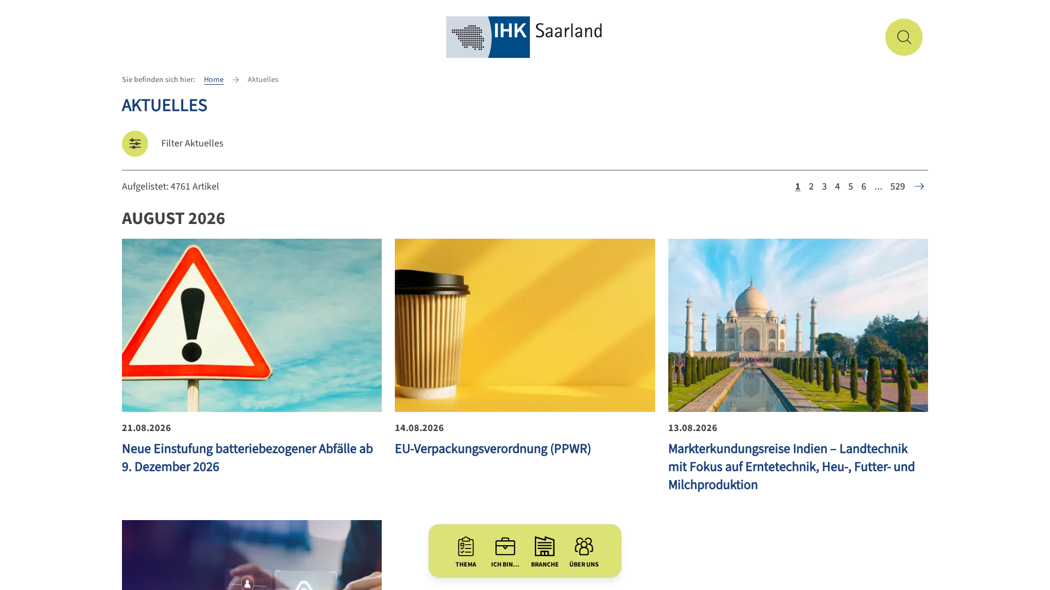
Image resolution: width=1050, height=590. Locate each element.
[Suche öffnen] (904, 37)
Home (214, 79)
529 (897, 186)
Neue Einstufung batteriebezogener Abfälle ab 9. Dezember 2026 (247, 457)
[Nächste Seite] (919, 186)
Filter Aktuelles (192, 143)
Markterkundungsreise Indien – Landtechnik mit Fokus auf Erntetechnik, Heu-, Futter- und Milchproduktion (791, 466)
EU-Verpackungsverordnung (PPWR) (493, 448)
